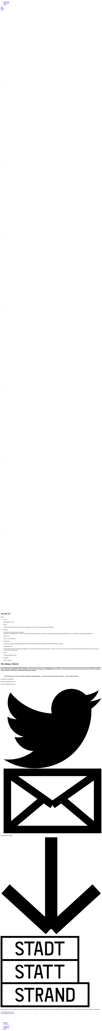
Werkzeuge (6, 3)
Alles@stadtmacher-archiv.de (7, 1013)
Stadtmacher (6, 1)
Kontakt (5, 1022)
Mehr (5, 4)
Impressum (6, 1024)
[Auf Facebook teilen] (5, 688)
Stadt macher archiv (2, 8)
